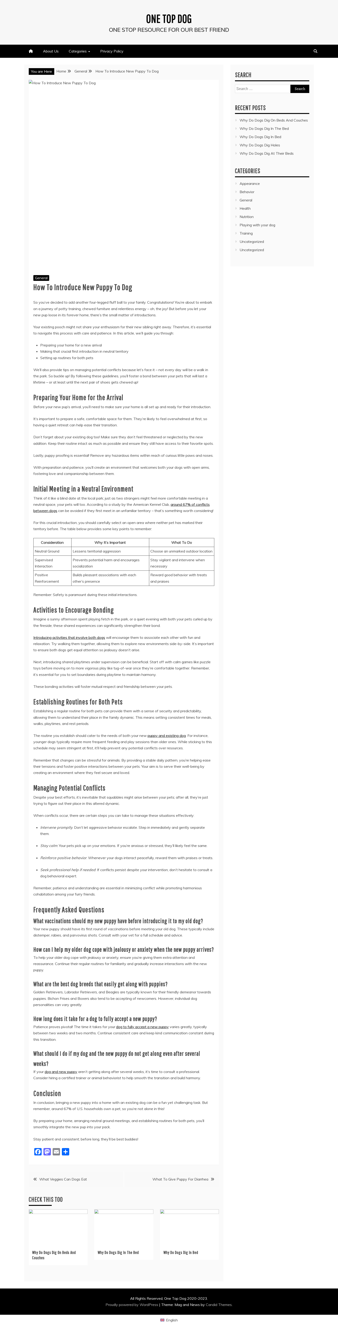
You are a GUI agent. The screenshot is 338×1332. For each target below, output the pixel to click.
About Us (51, 51)
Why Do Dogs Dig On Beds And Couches (274, 120)
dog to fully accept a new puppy (142, 1026)
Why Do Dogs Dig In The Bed (118, 1252)
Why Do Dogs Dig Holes (260, 145)
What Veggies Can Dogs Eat (63, 1179)
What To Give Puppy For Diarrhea (180, 1179)
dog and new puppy (61, 1071)
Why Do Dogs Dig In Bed (180, 1252)
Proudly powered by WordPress (132, 1304)
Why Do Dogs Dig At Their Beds (267, 153)
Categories (78, 51)
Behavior (247, 191)
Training (246, 233)
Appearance (250, 183)
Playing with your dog (257, 225)
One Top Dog (169, 18)
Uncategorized (252, 241)
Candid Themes (219, 1304)
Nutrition (247, 216)
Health (245, 208)
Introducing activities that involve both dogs (69, 637)
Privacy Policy (111, 51)
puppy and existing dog (167, 735)
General (41, 278)
